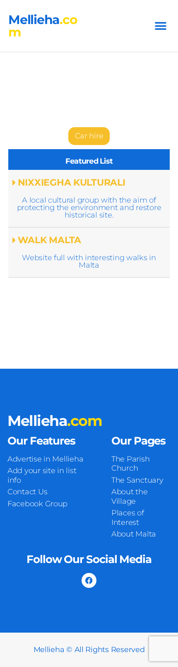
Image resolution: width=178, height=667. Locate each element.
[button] (160, 26)
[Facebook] (89, 580)
